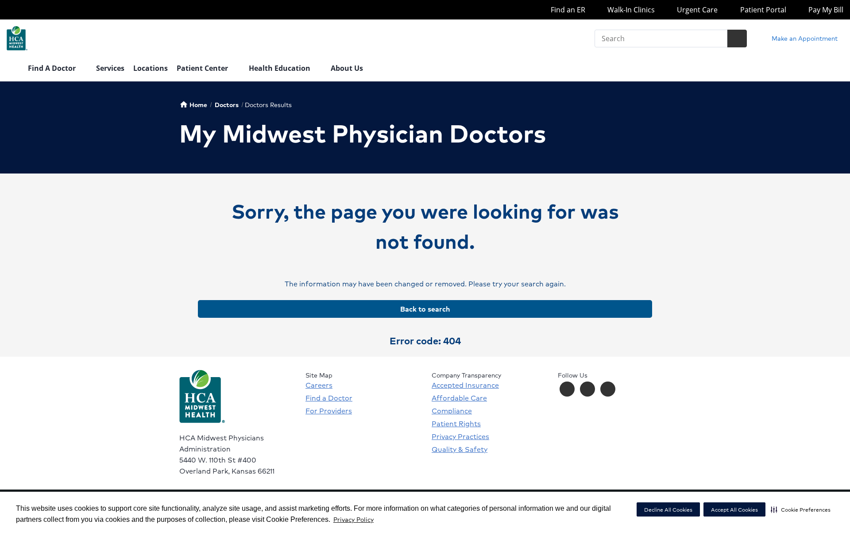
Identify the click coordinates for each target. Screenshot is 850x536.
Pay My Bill (825, 10)
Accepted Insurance (465, 385)
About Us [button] (348, 68)
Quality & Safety (459, 449)
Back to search (425, 308)
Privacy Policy (353, 519)
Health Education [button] (280, 68)
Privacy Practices (460, 436)
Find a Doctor (328, 398)
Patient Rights (456, 423)
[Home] (13, 69)
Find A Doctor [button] (52, 68)
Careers (318, 385)
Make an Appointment (804, 38)
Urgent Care (696, 10)
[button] (800, 509)
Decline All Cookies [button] (668, 509)
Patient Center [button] (203, 68)
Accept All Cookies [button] (734, 509)
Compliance (452, 410)
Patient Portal (762, 10)
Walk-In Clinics (630, 10)
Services (110, 68)
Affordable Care (459, 398)
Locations (150, 68)
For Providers (328, 410)
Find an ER (567, 10)
